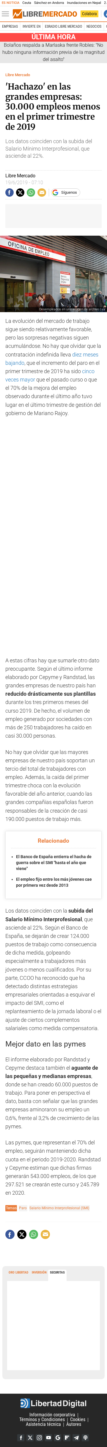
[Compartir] (9, 192)
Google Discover (57, 1437)
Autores (73, 1424)
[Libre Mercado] (45, 14)
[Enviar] (31, 192)
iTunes (85, 1437)
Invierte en (31, 26)
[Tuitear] (20, 192)
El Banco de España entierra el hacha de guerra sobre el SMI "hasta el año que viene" (54, 862)
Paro (23, 1208)
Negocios (93, 26)
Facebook (20, 1437)
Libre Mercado (17, 75)
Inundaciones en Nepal (84, 3)
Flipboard (66, 1437)
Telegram (76, 1437)
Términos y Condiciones (42, 1420)
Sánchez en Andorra (49, 3)
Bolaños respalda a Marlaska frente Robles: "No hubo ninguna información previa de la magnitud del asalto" (53, 52)
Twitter (30, 1437)
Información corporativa (52, 1415)
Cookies (77, 1420)
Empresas (10, 26)
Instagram (39, 1437)
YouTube (48, 1437)
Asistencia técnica (43, 1424)
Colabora (89, 13)
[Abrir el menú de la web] (7, 14)
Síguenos (69, 192)
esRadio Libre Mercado (63, 26)
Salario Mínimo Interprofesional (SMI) (59, 1208)
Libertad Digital (53, 1403)
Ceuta (26, 3)
